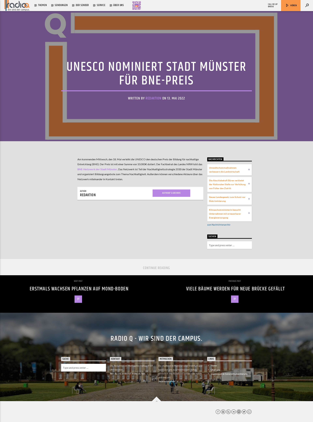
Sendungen (61, 5)
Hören (293, 5)
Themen (42, 5)
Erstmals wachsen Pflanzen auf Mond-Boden (79, 289)
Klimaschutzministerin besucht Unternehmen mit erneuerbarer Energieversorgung (225, 213)
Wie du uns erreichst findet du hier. (128, 373)
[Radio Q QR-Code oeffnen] (136, 5)
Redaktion (153, 98)
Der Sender (82, 5)
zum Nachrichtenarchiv (218, 224)
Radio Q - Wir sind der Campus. (156, 338)
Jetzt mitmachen (167, 381)
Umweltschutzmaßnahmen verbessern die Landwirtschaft (224, 169)
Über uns (118, 5)
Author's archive (171, 193)
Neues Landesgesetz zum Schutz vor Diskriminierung (227, 199)
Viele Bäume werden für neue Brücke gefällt (235, 289)
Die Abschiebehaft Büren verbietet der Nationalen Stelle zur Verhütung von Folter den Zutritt (227, 184)
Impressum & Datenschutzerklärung (229, 373)
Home (214, 365)
